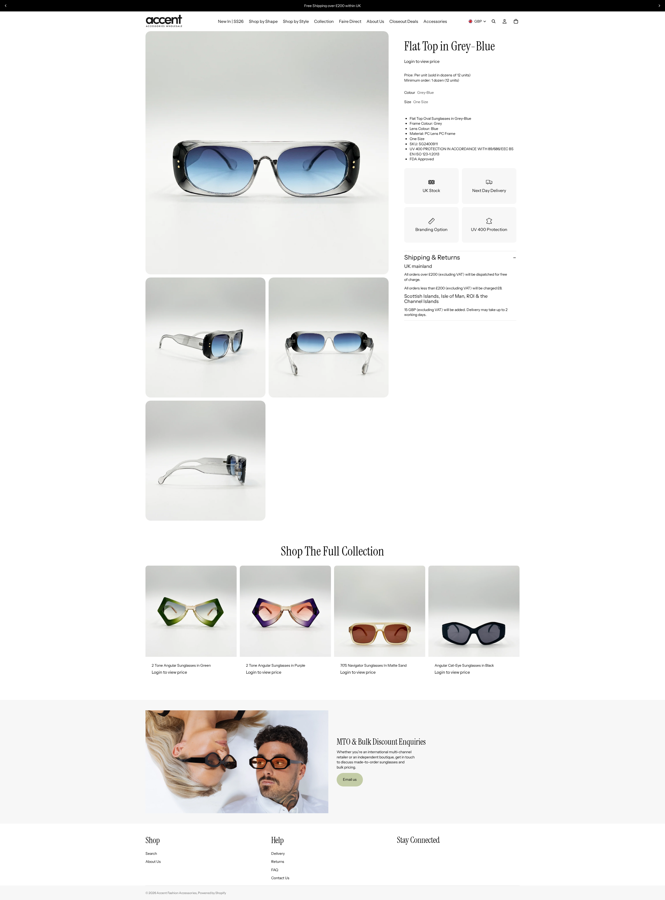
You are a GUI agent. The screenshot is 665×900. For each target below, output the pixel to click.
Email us (350, 779)
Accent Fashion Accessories (177, 893)
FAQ (274, 870)
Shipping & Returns (432, 257)
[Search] (493, 21)
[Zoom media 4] (205, 461)
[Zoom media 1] (267, 152)
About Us (153, 861)
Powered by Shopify (212, 893)
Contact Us (280, 878)
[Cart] (516, 21)
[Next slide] (659, 5)
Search (151, 853)
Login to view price (422, 61)
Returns (277, 861)
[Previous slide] (5, 5)
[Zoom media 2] (205, 337)
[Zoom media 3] (329, 337)
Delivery (278, 853)
